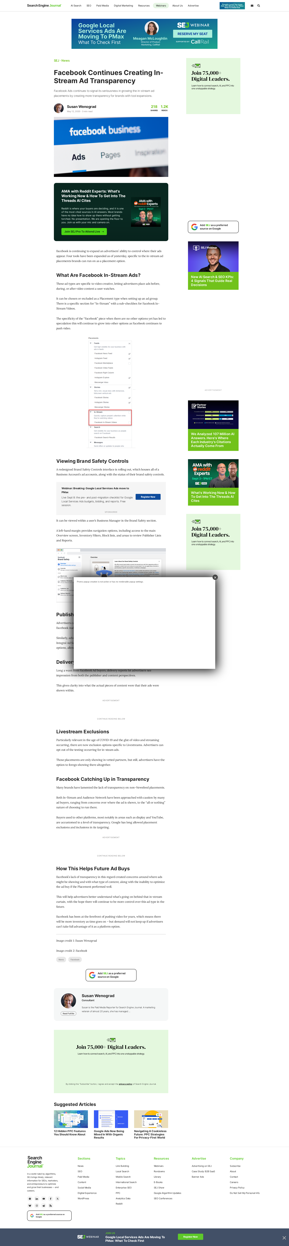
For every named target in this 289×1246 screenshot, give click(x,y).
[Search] (258, 5)
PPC (118, 1193)
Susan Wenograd (81, 106)
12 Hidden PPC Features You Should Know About (70, 1133)
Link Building (122, 1166)
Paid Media (102, 5)
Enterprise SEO (124, 1187)
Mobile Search (123, 1176)
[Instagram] (36, 1205)
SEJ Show (159, 1187)
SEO (89, 5)
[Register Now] (213, 256)
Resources (144, 5)
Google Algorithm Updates (167, 1193)
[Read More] (213, 414)
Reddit (119, 1203)
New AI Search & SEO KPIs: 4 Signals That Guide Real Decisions (212, 281)
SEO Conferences (163, 1198)
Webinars (161, 5)
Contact (234, 1176)
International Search (126, 1182)
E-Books (158, 1182)
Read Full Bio (68, 1013)
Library (157, 1176)
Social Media (84, 1187)
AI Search (76, 5)
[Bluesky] (30, 1205)
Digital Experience (87, 1193)
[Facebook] (50, 1198)
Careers (234, 1182)
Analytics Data (123, 1198)
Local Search (122, 1171)
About (233, 1171)
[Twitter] (57, 1198)
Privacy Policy (237, 1187)
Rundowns (159, 1171)
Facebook (75, 959)
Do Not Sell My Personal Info (244, 1193)
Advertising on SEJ (201, 1166)
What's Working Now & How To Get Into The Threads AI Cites (213, 497)
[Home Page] (44, 5)
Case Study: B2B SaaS (203, 1171)
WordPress (83, 1198)
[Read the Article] (71, 1119)
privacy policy (125, 1084)
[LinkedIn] (36, 1198)
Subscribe (235, 1166)
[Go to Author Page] (59, 108)
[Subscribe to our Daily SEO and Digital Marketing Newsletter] (252, 5)
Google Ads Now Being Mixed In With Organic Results (109, 1134)
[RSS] (50, 1205)
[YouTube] (43, 1198)
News (61, 959)
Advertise (193, 5)
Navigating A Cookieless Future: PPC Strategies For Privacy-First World (150, 1134)
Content (82, 1182)
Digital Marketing (123, 5)
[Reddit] (43, 1205)
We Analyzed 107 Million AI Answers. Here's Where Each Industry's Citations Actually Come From (212, 440)
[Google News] (30, 1198)
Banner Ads (198, 1176)
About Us (177, 5)
